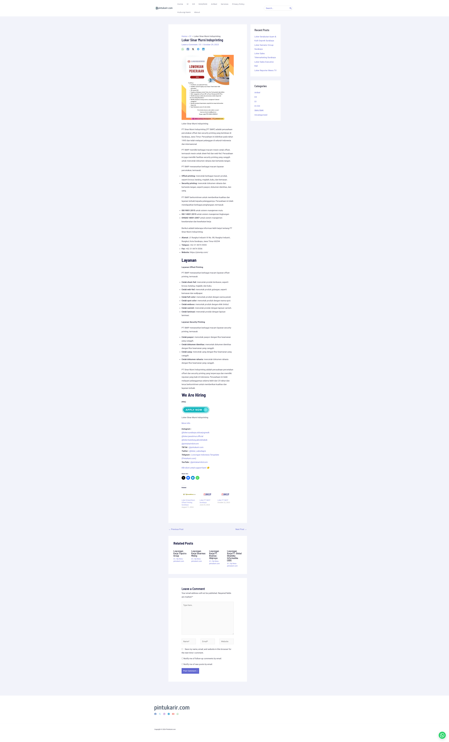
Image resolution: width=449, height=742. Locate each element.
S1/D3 (257, 106)
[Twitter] (160, 714)
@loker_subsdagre (197, 451)
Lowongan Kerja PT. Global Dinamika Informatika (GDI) (234, 556)
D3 (255, 97)
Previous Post (176, 529)
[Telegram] (198, 49)
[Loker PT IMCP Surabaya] (207, 494)
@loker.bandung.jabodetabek (194, 440)
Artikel (257, 92)
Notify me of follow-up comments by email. (203, 658)
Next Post (241, 529)
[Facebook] (188, 49)
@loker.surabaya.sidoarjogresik (195, 432)
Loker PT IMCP (222, 500)
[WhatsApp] (183, 49)
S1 (200, 44)
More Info (186, 423)
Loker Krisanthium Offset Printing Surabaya (188, 502)
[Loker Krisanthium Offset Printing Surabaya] (189, 494)
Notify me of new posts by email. (198, 664)
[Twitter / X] (193, 49)
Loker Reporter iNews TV (265, 70)
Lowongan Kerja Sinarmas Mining (198, 553)
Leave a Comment (189, 44)
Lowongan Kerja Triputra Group (179, 553)
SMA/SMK (259, 110)
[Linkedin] (203, 49)
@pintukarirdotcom (190, 443)
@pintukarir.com (196, 447)
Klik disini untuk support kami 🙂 (195, 468)
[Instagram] (164, 714)
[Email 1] (173, 714)
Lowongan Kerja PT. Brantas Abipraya (214, 554)
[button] (442, 735)
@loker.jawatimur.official (192, 436)
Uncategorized (260, 115)
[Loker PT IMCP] (225, 494)
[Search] (291, 8)
